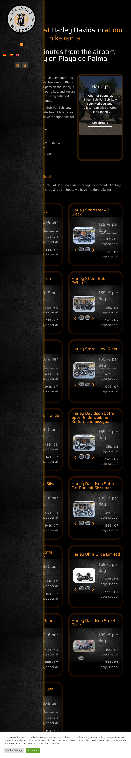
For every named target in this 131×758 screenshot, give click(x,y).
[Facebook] (18, 65)
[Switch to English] (17, 54)
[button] (21, 44)
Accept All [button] (33, 750)
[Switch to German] (4, 54)
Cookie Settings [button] (14, 750)
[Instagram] (25, 65)
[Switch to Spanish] (11, 54)
